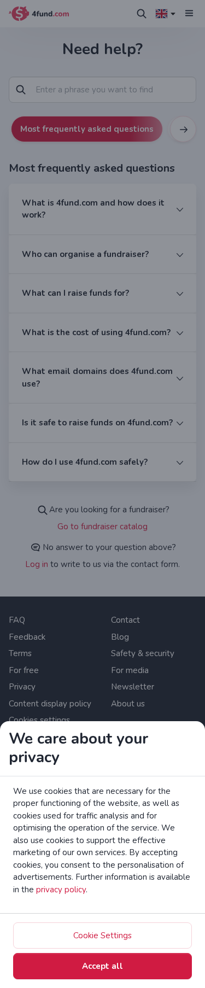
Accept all (102, 966)
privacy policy (61, 889)
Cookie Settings (102, 935)
